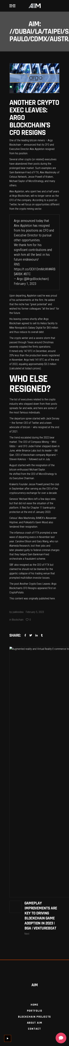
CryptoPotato (16, 592)
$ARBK (18, 274)
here (52, 598)
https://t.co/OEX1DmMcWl (31, 269)
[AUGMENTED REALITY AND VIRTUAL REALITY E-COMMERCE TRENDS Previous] (34, 772)
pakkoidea (18, 612)
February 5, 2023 (35, 612)
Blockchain (17, 619)
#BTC (27, 274)
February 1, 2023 (25, 284)
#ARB (51, 269)
